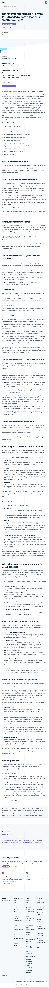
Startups (27, 902)
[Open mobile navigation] (46, 2)
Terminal (16, 943)
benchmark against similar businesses (20, 695)
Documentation (29, 961)
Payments (16, 932)
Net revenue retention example (9, 63)
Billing (14, 6)
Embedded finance (30, 909)
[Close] (46, 981)
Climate (15, 911)
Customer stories (41, 902)
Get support (40, 940)
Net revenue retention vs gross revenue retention (13, 65)
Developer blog (29, 972)
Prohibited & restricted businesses (40, 914)
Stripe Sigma (16, 940)
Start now (5, 866)
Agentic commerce (30, 904)
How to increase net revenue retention (11, 77)
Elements (16, 918)
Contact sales (14, 866)
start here (11, 753)
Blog (38, 904)
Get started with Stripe (8, 24)
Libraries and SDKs (30, 968)
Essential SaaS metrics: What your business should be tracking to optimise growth (23, 840)
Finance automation (30, 911)
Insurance (28, 932)
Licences (39, 917)
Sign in (38, 947)
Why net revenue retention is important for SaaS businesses (16, 75)
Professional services (30, 939)
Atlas (15, 902)
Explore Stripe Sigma (7, 883)
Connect (16, 913)
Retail (27, 943)
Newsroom (39, 931)
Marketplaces (29, 916)
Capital (15, 907)
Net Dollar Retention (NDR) (14, 363)
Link (15, 927)
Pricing (15, 900)
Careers (39, 930)
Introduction (5, 56)
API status (28, 965)
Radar (15, 936)
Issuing (15, 925)
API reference (29, 963)
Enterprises (28, 900)
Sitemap (39, 919)
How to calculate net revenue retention (11, 61)
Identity (15, 922)
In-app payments (29, 914)
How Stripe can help (6, 82)
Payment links (17, 931)
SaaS (27, 922)
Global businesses (30, 913)
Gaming (27, 927)
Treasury (16, 945)
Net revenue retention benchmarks (10, 70)
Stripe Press (40, 933)
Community (39, 905)
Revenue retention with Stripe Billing (10, 80)
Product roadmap (41, 928)
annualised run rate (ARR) (14, 396)
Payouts (15, 934)
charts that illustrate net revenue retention (25, 690)
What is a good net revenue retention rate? (12, 72)
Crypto (15, 914)
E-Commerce (28, 907)
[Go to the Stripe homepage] (3, 898)
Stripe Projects (29, 970)
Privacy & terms (40, 911)
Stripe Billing (17, 686)
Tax (14, 941)
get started (23, 801)
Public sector (28, 941)
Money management (30, 918)
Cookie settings (40, 921)
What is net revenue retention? (9, 58)
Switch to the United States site (23, 984)
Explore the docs (29, 881)
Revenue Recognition (18, 938)
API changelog (29, 967)
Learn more (4, 37)
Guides (38, 900)
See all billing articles (7, 834)
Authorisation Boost (18, 904)
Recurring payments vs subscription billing (14, 838)
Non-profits (28, 937)
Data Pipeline (17, 916)
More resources (6, 6)
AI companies (28, 923)
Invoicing (16, 923)
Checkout (16, 909)
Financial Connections (18, 920)
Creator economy (29, 925)
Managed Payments (18, 929)
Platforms (28, 920)
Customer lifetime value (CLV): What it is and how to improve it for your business (22, 842)
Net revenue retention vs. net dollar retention (12, 68)
